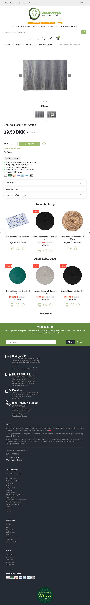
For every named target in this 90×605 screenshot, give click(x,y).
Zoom (45, 106)
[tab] (45, 183)
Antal (6, 144)
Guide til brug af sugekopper (15, 502)
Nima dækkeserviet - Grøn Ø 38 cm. (17, 292)
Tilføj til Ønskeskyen (12, 158)
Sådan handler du (11, 492)
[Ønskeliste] (43, 38)
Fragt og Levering (11, 478)
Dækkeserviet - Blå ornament (17, 237)
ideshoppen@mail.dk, (35, 367)
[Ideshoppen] (45, 13)
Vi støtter (9, 509)
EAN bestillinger (11, 497)
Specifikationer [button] (12, 189)
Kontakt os (32, 3)
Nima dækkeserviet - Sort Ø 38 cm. (45, 238)
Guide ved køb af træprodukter (16, 499)
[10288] (12, 304)
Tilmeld (70, 342)
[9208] (39, 250)
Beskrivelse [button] (10, 183)
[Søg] (83, 32)
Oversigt (9, 511)
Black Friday (10, 507)
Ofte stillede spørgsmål (12, 3)
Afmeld (79, 342)
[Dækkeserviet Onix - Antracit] (45, 75)
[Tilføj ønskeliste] (44, 144)
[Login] (50, 38)
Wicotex (10, 152)
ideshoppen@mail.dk (15, 460)
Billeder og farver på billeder (15, 495)
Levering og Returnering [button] (16, 195)
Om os (25, 3)
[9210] (39, 304)
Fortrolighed (10, 490)
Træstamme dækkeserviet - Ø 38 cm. (72, 238)
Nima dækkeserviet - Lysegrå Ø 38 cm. (45, 292)
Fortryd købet (10, 488)
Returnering (10, 483)
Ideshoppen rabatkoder (13, 504)
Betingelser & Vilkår (12, 481)
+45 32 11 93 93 (13, 457)
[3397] (12, 248)
